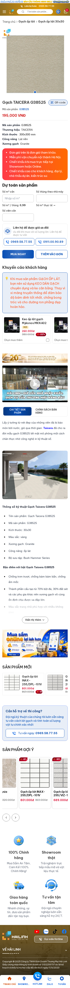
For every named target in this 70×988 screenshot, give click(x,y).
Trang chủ (8, 21)
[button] (35, 62)
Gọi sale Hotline (53, 939)
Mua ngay (18, 254)
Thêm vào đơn (52, 254)
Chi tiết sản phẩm (17, 411)
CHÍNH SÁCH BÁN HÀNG (46, 411)
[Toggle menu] (4, 12)
